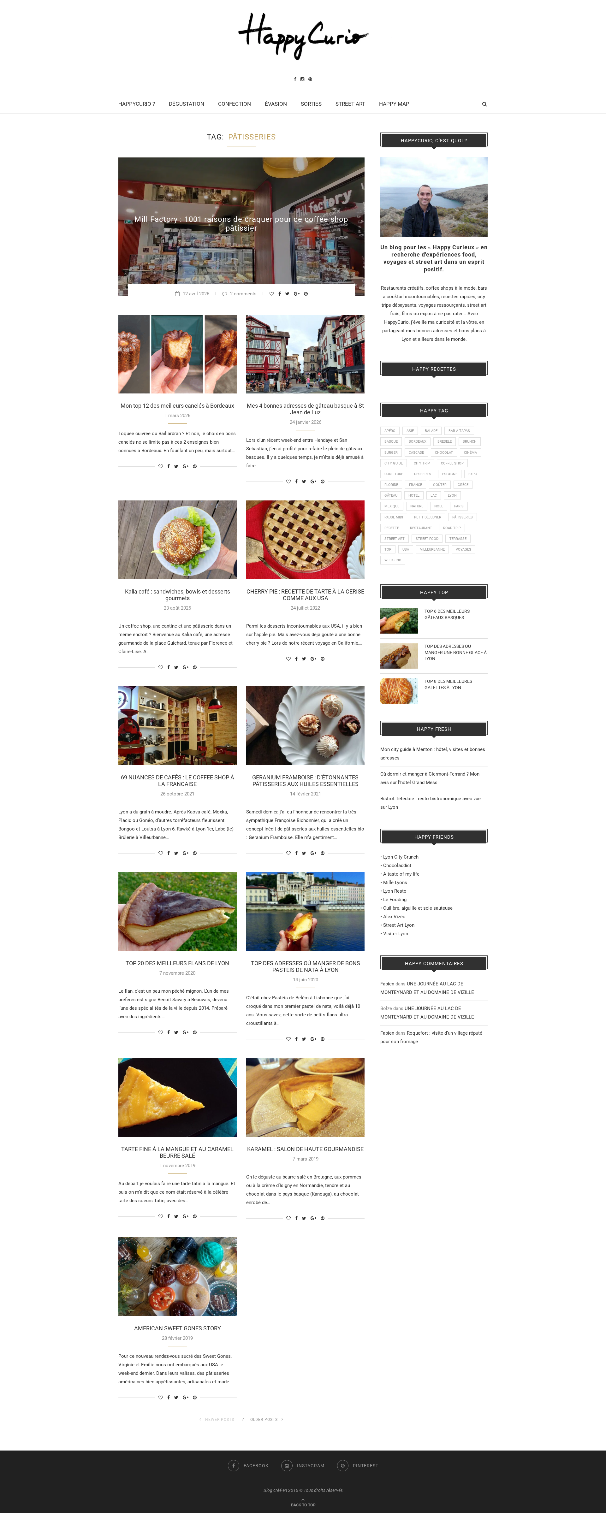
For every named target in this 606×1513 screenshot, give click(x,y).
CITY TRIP (422, 463)
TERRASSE (457, 539)
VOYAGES (463, 549)
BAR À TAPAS (459, 431)
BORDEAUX (417, 442)
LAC (434, 495)
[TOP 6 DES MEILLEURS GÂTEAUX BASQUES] (399, 612)
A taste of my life (401, 874)
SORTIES (311, 104)
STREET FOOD (427, 539)
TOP (387, 549)
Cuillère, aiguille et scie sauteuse (418, 908)
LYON (452, 495)
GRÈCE (463, 485)
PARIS (459, 506)
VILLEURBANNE (432, 549)
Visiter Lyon (395, 934)
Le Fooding (395, 899)
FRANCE (415, 485)
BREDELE (444, 442)
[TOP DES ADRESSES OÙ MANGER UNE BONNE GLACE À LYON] (399, 647)
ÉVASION (276, 104)
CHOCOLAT (444, 453)
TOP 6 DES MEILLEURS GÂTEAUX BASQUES (447, 614)
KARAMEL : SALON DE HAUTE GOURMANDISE (305, 1149)
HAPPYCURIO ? (136, 104)
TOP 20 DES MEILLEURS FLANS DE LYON (177, 963)
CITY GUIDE (393, 463)
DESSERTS (422, 474)
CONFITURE (393, 474)
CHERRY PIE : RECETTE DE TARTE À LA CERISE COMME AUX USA (305, 594)
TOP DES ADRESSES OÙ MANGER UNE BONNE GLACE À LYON (456, 652)
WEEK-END (392, 560)
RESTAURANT (421, 528)
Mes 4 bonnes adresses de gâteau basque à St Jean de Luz (305, 409)
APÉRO (389, 431)
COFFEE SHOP (452, 463)
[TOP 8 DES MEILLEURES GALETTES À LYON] (399, 682)
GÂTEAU (390, 495)
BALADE (431, 431)
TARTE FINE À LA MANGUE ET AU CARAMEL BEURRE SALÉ (177, 1152)
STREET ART (350, 104)
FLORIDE (391, 485)
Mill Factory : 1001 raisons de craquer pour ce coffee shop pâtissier (241, 224)
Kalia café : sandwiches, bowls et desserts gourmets (177, 594)
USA (405, 549)
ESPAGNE (449, 474)
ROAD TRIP (452, 528)
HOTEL (413, 495)
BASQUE (391, 442)
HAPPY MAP (394, 104)
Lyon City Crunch (401, 857)
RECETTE (391, 528)
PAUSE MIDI (393, 517)
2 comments (243, 294)
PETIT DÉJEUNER (427, 517)
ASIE (410, 431)
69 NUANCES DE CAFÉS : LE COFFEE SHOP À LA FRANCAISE (177, 780)
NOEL (438, 506)
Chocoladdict (397, 865)
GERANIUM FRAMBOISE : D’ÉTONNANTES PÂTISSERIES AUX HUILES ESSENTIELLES (305, 780)
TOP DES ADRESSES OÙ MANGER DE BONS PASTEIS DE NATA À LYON (305, 966)
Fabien (387, 984)
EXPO (472, 474)
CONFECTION (234, 104)
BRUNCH (470, 442)
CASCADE (416, 453)
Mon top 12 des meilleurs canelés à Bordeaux (177, 405)
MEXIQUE (391, 506)
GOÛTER (440, 485)
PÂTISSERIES (462, 517)
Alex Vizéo (394, 916)
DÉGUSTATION (186, 104)
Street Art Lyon (398, 925)
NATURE (416, 506)
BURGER (391, 453)
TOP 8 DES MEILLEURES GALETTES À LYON (448, 684)
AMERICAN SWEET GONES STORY (177, 1328)
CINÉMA (470, 453)
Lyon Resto (395, 891)
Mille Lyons (395, 882)
